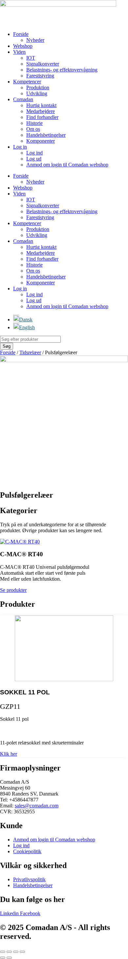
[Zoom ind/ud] (2, 952)
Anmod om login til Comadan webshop (67, 164)
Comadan (23, 99)
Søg (7, 346)
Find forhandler (42, 117)
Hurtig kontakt (41, 105)
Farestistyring (40, 75)
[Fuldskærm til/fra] (9, 952)
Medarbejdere (40, 111)
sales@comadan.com (36, 805)
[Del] (15, 952)
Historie (34, 123)
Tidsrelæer (30, 352)
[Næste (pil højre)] (9, 958)
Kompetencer (27, 81)
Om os (33, 129)
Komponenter (40, 141)
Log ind (34, 153)
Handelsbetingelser (46, 135)
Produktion (37, 87)
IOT (30, 58)
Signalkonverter (42, 64)
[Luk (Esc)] (22, 952)
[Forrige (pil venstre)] (2, 958)
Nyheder (35, 40)
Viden (19, 52)
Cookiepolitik (27, 851)
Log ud (33, 158)
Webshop (22, 46)
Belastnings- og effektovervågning (61, 70)
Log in (20, 147)
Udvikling (36, 93)
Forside (21, 34)
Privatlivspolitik (29, 879)
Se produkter (13, 590)
